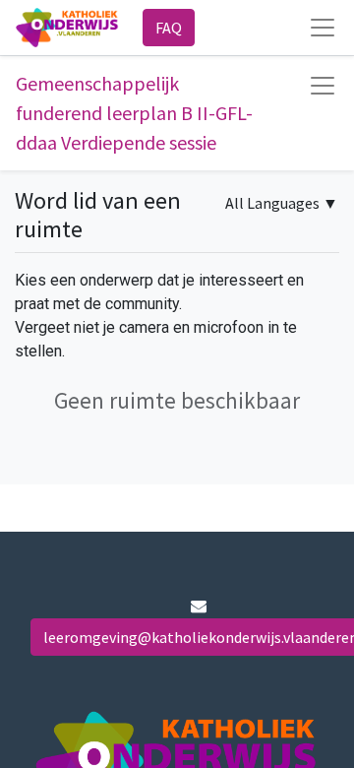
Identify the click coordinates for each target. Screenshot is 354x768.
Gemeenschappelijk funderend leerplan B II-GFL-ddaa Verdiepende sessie (134, 113)
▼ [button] (281, 203)
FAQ (168, 27)
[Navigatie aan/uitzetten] (322, 85)
